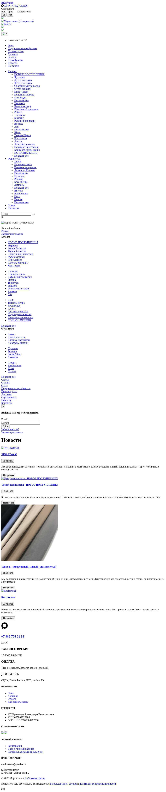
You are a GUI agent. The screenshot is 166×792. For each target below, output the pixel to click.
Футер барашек (22, 88)
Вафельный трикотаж (26, 109)
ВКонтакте (7, 2)
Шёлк (17, 132)
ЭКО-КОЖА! (9, 454)
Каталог (12, 71)
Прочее (18, 199)
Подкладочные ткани (26, 147)
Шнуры (18, 190)
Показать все (21, 100)
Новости (12, 63)
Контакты (13, 65)
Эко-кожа (19, 103)
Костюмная (20, 138)
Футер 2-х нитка (23, 80)
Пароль (5, 422)
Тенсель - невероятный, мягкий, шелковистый (28, 566)
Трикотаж (19, 115)
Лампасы (19, 184)
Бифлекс (19, 118)
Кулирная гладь (22, 106)
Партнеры (13, 208)
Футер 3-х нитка (23, 83)
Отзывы (5, 382)
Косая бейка (21, 182)
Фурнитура (14, 158)
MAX (16, 5)
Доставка (13, 54)
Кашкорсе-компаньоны (27, 150)
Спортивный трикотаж (27, 86)
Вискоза (18, 123)
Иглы (17, 196)
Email (4, 419)
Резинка (18, 179)
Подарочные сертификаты (22, 48)
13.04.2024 (8, 491)
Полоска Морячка (24, 94)
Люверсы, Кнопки (24, 170)
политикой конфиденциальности (97, 783)
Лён (16, 126)
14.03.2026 (8, 461)
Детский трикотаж (24, 144)
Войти (4, 231)
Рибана (18, 112)
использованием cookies (63, 783)
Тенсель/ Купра (22, 135)
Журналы (19, 77)
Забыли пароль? (10, 429)
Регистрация (15, 745)
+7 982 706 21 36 (12, 636)
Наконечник (21, 193)
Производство (16, 51)
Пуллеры (19, 176)
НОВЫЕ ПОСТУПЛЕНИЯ (29, 74)
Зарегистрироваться (12, 234)
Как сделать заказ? (18, 701)
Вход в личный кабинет (21, 748)
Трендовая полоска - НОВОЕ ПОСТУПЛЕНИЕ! (29, 484)
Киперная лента (23, 164)
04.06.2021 (8, 573)
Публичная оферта (35, 778)
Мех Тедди (20, 97)
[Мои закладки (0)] (2, 18)
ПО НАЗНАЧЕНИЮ (25, 152)
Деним (18, 141)
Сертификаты (15, 60)
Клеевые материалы (25, 167)
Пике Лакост (21, 91)
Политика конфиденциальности (25, 751)
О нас (11, 45)
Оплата (12, 57)
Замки (17, 161)
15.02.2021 (8, 604)
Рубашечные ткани (24, 120)
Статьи (12, 205)
